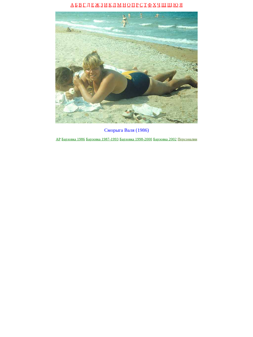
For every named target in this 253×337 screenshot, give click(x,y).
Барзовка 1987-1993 (102, 139)
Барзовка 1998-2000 (136, 139)
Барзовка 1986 (73, 139)
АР (58, 139)
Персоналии (187, 139)
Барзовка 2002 (165, 139)
